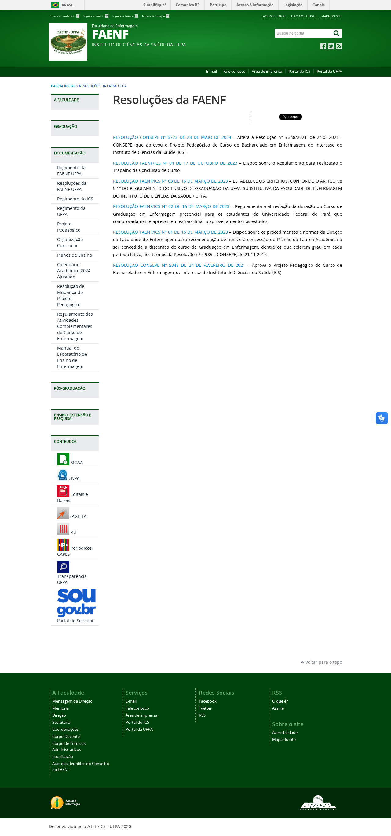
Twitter (205, 708)
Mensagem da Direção (72, 701)
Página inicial (63, 86)
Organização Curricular (70, 242)
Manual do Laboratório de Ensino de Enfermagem (72, 357)
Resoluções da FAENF (169, 99)
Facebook (208, 701)
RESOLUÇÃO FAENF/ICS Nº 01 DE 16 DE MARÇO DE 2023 (170, 232)
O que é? (280, 701)
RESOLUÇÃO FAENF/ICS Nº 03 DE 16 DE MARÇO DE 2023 (170, 181)
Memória (60, 708)
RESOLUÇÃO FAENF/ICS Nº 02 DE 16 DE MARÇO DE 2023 (171, 206)
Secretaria (61, 722)
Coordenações (65, 729)
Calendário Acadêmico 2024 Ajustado (73, 271)
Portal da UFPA (329, 71)
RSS (202, 715)
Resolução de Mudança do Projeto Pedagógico (70, 295)
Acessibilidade (274, 16)
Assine (278, 708)
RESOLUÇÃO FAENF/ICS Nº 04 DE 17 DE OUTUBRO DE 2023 (176, 163)
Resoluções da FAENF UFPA (71, 186)
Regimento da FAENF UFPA (71, 170)
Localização (62, 756)
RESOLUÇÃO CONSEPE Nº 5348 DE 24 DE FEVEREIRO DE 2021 (179, 265)
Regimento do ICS (75, 199)
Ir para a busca (124, 16)
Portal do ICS (299, 71)
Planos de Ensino (74, 255)
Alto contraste (303, 16)
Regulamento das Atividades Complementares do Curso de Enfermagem (75, 326)
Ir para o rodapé (155, 16)
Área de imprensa (267, 71)
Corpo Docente (66, 736)
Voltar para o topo (323, 662)
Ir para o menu (95, 16)
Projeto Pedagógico (68, 227)
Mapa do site (331, 16)
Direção (59, 715)
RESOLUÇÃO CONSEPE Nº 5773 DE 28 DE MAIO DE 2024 (172, 137)
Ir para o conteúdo (64, 16)
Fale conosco (234, 71)
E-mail (211, 71)
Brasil (68, 5)
